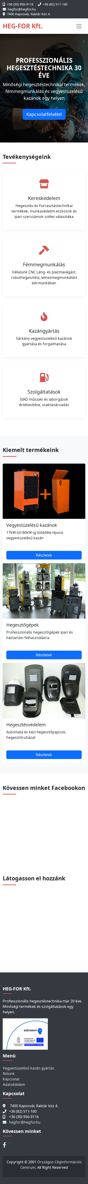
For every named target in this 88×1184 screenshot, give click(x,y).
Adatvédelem (14, 1084)
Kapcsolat (11, 1079)
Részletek (44, 555)
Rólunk (9, 1073)
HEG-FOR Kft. (23, 26)
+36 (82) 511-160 (55, 4)
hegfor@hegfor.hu (22, 9)
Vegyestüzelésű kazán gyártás (28, 1068)
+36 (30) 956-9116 (20, 4)
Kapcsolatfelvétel (44, 114)
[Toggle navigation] (79, 26)
